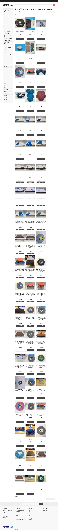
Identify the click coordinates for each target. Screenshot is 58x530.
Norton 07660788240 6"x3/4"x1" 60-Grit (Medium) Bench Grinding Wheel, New (19, 294)
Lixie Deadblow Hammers (7, 49)
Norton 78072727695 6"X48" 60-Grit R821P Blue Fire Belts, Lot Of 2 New (19, 438)
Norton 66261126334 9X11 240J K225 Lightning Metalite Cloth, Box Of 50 (19, 342)
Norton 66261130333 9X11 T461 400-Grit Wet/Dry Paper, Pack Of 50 (30, 128)
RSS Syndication (49, 4)
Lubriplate (30, 514)
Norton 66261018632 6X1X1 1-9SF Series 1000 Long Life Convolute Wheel (30, 366)
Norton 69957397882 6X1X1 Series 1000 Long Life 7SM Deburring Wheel (30, 342)
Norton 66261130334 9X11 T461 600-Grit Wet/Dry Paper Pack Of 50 (19, 128)
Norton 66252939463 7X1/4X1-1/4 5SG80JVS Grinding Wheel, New (40, 246)
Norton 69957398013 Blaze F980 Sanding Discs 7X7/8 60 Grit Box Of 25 (19, 270)
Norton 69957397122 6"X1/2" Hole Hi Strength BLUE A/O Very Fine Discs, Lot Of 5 (30, 104)
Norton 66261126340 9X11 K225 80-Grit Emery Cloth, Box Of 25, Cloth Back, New (19, 318)
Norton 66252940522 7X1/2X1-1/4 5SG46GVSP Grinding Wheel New (19, 462)
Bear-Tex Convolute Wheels (7, 11)
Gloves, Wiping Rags (7, 40)
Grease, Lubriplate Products (6, 43)
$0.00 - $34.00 (6, 93)
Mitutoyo (5, 81)
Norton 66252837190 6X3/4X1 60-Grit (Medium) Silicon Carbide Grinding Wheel (40, 366)
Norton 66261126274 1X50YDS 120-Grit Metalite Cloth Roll (30, 199)
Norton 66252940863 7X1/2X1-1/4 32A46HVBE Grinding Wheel (19, 79)
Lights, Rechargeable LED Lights (7, 27)
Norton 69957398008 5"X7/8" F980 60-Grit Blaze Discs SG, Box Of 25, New (41, 294)
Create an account (53, 0)
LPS (29, 515)
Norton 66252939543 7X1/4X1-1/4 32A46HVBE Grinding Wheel (30, 318)
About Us (30, 4)
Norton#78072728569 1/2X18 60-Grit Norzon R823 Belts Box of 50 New (40, 390)
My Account (45, 0)
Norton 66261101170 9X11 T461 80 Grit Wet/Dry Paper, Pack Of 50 (41, 151)
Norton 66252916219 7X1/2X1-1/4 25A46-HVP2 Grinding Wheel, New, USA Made (19, 414)
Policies (34, 4)
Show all (17, 523)
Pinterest (46, 510)
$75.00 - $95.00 (6, 99)
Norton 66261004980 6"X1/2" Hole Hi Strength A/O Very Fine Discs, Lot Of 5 (40, 104)
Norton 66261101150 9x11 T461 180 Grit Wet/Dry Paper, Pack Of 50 (30, 152)
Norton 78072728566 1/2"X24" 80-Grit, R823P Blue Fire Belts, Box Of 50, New (30, 438)
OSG (4, 70)
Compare (20, 36)
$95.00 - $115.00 (6, 101)
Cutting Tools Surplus (7, 31)
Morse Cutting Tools (7, 79)
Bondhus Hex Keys (6, 13)
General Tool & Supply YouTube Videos (21, 4)
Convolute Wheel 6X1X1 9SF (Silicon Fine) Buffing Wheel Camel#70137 (41, 438)
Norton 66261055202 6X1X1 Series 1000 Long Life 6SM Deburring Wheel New (30, 390)
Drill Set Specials (6, 33)
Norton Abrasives (6, 59)
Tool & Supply (8, 5)
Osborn (5, 83)
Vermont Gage (6, 85)
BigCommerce (24, 529)
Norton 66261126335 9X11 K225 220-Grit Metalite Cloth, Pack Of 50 (30, 222)
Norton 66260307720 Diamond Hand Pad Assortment (30, 55)
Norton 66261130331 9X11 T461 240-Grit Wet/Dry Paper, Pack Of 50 (19, 152)
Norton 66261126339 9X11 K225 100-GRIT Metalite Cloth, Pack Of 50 (19, 246)
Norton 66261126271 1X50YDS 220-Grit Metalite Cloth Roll (30, 176)
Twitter (44, 510)
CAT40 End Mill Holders (7, 17)
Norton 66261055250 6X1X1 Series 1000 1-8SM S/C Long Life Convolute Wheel (41, 318)
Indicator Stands (6, 24)
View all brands (6, 89)
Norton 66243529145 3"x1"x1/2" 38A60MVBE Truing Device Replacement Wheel (19, 55)
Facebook (43, 510)
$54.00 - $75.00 (6, 97)
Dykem (17, 515)
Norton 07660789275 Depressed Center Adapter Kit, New (41, 31)
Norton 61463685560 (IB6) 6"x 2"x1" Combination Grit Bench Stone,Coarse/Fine (40, 342)
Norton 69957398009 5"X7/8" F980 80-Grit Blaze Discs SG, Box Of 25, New (41, 414)
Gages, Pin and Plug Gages (8, 38)
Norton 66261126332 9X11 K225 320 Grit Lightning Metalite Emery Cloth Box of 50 (19, 487)
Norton (5, 68)
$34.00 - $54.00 (6, 95)
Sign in (49, 0)
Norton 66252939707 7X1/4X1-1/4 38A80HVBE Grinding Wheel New (19, 390)
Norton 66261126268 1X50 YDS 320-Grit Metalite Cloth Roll (19, 176)
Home (15, 8)
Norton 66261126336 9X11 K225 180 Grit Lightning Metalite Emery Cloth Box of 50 (41, 462)
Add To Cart (20, 135)
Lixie (4, 72)
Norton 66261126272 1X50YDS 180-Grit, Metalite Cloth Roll (40, 176)
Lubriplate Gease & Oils (7, 54)
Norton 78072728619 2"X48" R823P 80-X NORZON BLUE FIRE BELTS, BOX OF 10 (19, 104)
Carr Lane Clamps (6, 15)
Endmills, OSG (18, 516)
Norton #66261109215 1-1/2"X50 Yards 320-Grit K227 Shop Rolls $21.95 (30, 487)
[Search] (3, 0)
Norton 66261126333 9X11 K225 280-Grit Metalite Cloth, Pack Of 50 (19, 222)
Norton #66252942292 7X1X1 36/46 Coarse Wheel (41, 486)
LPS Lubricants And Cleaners (6, 52)
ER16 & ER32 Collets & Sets (7, 36)
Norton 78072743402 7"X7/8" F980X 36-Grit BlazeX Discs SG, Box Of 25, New (30, 294)
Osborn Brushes (6, 29)
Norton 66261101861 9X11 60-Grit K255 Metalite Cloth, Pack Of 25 (30, 246)
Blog (37, 4)
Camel (5, 87)
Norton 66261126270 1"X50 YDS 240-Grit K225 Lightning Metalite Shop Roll (19, 366)
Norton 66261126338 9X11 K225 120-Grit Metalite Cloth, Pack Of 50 (41, 222)
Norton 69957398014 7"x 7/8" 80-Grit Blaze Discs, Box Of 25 (30, 79)
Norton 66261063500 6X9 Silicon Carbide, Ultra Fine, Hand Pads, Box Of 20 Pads (30, 270)
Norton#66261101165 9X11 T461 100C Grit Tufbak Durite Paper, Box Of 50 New (30, 462)
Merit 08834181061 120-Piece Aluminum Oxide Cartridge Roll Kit (30, 31)
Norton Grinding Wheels (7, 61)
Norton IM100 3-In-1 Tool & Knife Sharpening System (41, 55)
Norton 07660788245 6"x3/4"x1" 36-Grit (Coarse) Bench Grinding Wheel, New (41, 270)
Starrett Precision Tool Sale (7, 64)
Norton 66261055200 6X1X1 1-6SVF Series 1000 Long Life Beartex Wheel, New (30, 414)
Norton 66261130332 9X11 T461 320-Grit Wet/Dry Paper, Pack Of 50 (41, 128)
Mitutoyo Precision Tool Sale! (7, 57)
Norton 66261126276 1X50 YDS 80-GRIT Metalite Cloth (40, 199)
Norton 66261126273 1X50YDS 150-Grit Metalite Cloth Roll (19, 199)
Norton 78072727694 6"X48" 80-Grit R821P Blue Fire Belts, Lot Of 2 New (41, 79)
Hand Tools (5, 45)
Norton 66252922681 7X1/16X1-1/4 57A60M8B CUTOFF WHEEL (19, 31)
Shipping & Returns (42, 4)
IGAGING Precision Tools (7, 47)
